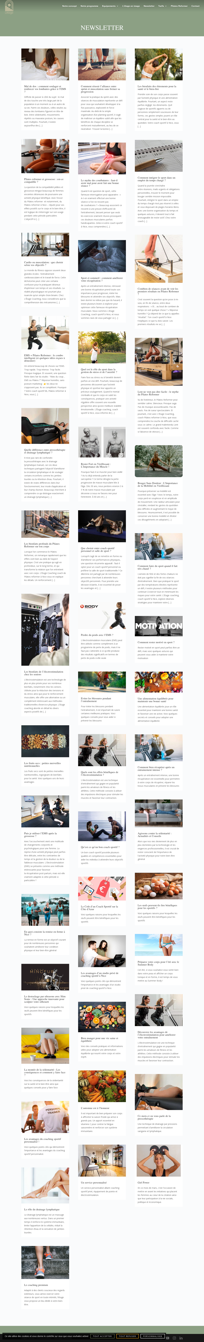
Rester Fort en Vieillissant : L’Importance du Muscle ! (96, 465)
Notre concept (69, 6)
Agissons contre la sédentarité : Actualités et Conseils (155, 834)
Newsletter (149, 6)
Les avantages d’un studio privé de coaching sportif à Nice (99, 974)
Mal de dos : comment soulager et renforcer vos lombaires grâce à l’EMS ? (45, 88)
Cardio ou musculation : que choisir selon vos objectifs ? (43, 263)
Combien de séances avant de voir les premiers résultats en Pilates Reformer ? (158, 291)
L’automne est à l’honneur (95, 1108)
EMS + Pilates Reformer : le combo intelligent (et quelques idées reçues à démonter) (44, 357)
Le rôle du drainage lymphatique (42, 1209)
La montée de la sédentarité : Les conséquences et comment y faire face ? (44, 1072)
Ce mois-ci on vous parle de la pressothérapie (154, 1117)
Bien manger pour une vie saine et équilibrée (99, 1039)
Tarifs (161, 6)
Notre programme (89, 6)
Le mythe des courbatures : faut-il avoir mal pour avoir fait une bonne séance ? (100, 182)
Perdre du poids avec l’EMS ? (97, 635)
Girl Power (143, 1182)
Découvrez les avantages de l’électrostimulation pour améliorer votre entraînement (156, 1034)
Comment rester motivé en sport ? (156, 642)
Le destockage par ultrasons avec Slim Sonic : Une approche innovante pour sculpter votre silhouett (45, 998)
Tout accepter (102, 1336)
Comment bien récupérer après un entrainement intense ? (156, 768)
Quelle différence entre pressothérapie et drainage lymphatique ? (44, 451)
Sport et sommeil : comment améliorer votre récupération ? (102, 279)
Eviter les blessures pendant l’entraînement (96, 699)
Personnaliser (152, 1336)
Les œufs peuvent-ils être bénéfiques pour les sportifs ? (157, 906)
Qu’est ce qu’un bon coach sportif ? (100, 847)
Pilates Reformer (179, 6)
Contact (195, 6)
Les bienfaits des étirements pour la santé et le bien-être (157, 87)
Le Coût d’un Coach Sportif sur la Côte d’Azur (99, 908)
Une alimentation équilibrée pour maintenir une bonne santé (155, 700)
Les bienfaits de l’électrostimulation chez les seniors (43, 673)
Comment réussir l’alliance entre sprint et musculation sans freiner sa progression (100, 88)
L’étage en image (131, 6)
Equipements (109, 6)
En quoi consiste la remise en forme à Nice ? (44, 933)
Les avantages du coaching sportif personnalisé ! (42, 1140)
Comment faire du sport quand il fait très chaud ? (157, 567)
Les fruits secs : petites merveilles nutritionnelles (42, 764)
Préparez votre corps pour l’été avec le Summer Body (158, 963)
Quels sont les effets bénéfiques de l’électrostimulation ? (99, 773)
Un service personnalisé (94, 1182)
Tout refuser (127, 1336)
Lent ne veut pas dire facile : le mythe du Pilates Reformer (158, 393)
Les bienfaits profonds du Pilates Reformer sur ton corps (42, 545)
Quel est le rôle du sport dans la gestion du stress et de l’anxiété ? (99, 370)
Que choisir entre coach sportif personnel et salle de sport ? (97, 549)
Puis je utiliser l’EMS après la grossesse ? (40, 834)
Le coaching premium (36, 1285)
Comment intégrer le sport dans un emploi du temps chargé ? (156, 179)
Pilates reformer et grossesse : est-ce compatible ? (43, 180)
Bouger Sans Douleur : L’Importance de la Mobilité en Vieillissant (158, 484)
